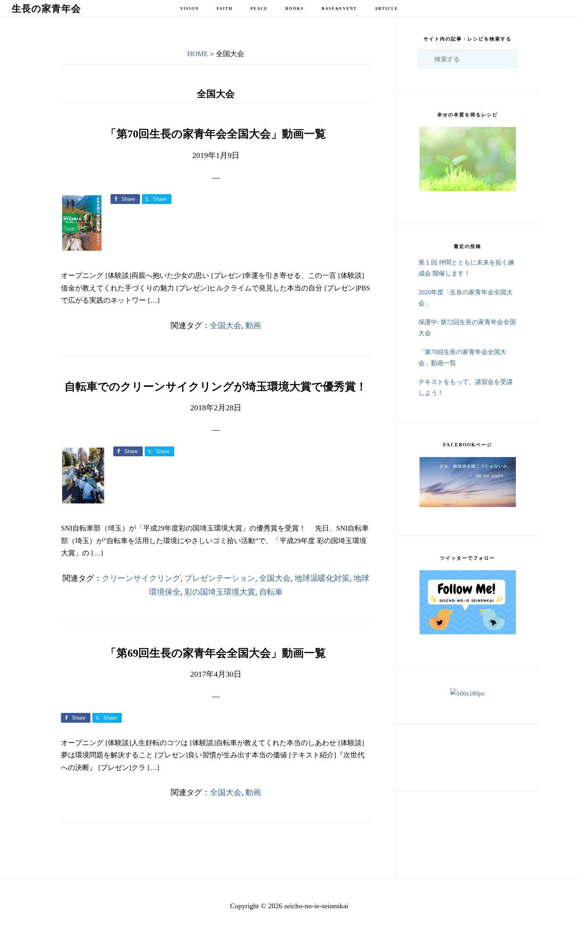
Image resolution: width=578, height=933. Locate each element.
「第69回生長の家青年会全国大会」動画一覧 (215, 653)
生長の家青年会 (46, 9)
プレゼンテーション (219, 578)
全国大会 (225, 325)
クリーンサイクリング (141, 578)
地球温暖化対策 (322, 578)
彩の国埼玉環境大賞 (219, 592)
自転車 (271, 592)
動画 (253, 325)
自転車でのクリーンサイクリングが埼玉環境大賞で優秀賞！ (215, 386)
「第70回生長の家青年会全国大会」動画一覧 (215, 134)
